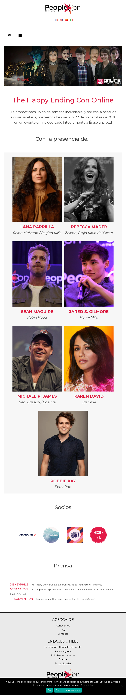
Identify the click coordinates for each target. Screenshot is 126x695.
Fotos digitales (63, 663)
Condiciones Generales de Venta (62, 647)
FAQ (62, 629)
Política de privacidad (68, 690)
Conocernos (63, 625)
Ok (49, 690)
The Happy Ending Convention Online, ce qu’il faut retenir (61, 584)
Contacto (63, 633)
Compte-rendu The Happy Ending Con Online (59, 599)
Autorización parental (63, 655)
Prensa (63, 659)
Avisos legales (63, 651)
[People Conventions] (9, 35)
